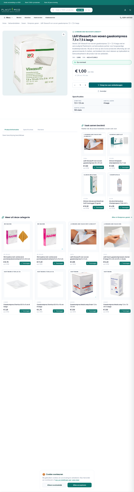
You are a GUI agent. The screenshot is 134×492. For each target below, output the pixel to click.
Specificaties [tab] (28, 130)
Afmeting (77, 101)
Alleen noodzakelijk (54, 485)
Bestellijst (103, 91)
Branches (28, 17)
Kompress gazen (33, 23)
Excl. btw (80, 10)
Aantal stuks (79, 108)
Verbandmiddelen (14, 23)
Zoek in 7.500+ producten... (65, 10)
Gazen (23, 23)
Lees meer (75, 480)
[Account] (125, 10)
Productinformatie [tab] (12, 130)
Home (4, 23)
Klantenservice (50, 17)
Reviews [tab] (41, 130)
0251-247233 (127, 17)
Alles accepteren (79, 485)
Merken (19, 17)
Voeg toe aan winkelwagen (111, 85)
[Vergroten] (64, 34)
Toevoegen (99, 167)
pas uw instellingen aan (63, 480)
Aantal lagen (109, 101)
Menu (8, 17)
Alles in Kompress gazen (121, 217)
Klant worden (38, 17)
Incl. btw (87, 10)
